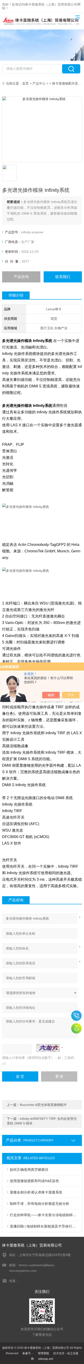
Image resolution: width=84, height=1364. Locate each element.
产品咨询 (21, 277)
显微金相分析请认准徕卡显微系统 (36, 1192)
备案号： (28, 1353)
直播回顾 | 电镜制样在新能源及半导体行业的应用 (44, 1226)
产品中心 (39, 83)
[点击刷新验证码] (48, 1048)
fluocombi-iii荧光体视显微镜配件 (43, 1105)
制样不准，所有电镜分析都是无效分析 (39, 1204)
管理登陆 (43, 1353)
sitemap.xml (45, 1359)
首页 (25, 83)
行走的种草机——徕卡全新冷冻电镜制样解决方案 (44, 1215)
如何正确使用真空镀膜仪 (29, 1169)
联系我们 (62, 277)
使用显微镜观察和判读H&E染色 (34, 1181)
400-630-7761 (76, 1015)
